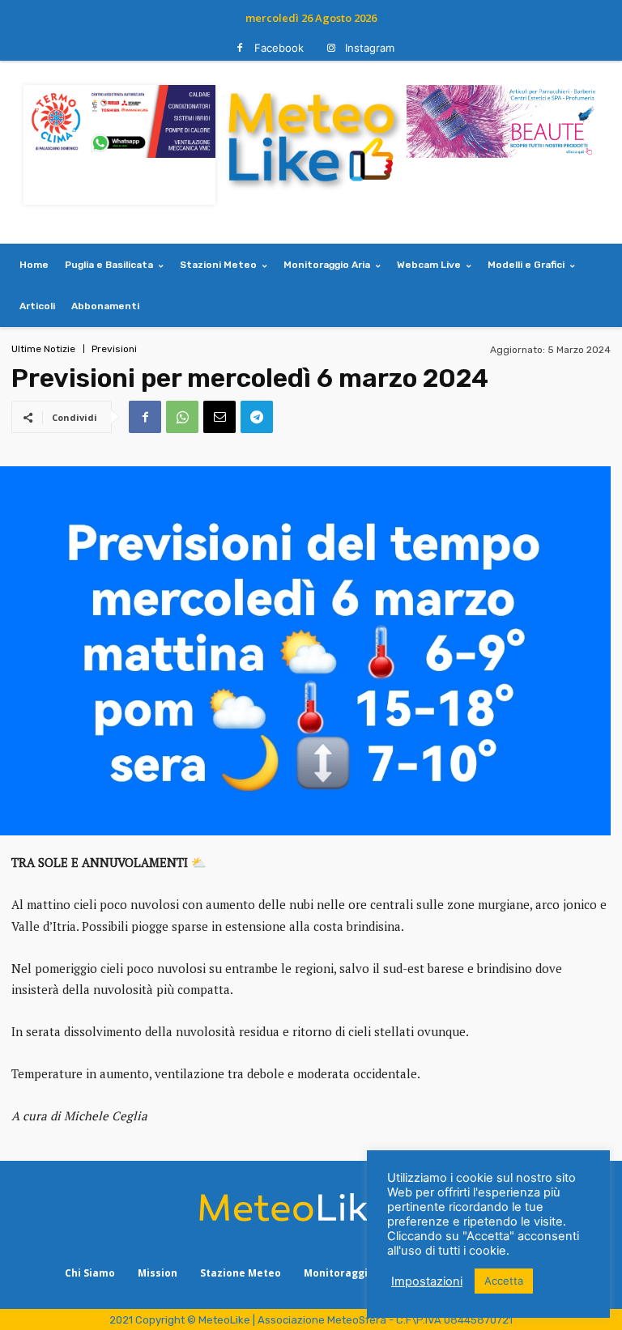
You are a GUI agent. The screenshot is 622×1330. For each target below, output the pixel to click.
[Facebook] (240, 48)
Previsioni (114, 349)
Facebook (279, 47)
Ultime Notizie (43, 349)
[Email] (219, 417)
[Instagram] (330, 48)
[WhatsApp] (182, 417)
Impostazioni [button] (426, 1281)
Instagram (369, 47)
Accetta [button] (503, 1280)
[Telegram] (257, 417)
